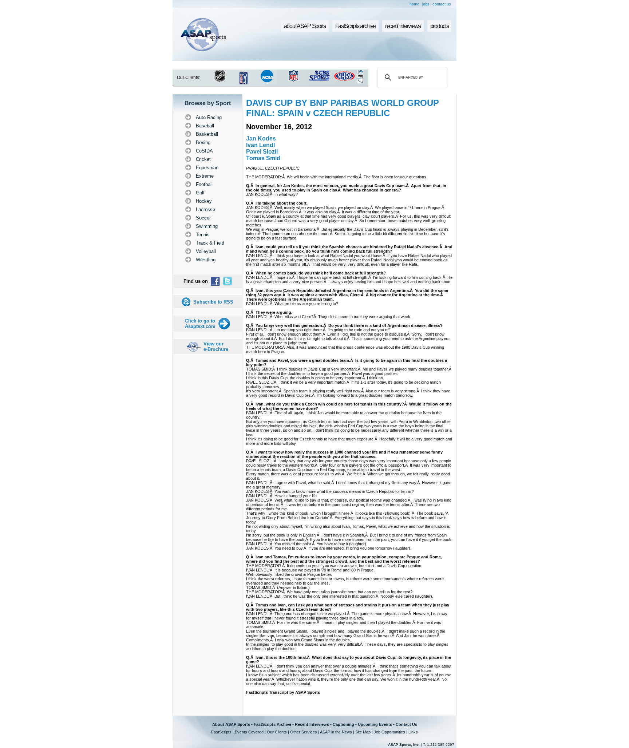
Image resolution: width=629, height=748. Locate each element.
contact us (441, 4)
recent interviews (403, 26)
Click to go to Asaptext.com (200, 323)
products (439, 26)
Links (413, 732)
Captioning (343, 724)
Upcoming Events (375, 724)
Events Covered (249, 732)
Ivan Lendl (260, 145)
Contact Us (406, 724)
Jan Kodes (261, 138)
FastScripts (221, 732)
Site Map (363, 732)
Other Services (303, 732)
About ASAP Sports (231, 724)
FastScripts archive (355, 26)
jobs (426, 4)
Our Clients (277, 732)
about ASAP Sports (305, 26)
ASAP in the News (336, 732)
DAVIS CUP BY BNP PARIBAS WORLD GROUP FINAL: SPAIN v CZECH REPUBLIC (342, 108)
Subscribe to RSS (213, 302)
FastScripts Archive (272, 724)
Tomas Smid (263, 158)
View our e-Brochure (215, 346)
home (414, 4)
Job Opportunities (389, 732)
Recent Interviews (312, 724)
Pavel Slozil (262, 152)
